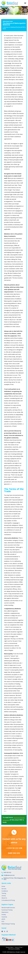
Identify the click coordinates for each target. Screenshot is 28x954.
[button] (25, 3)
